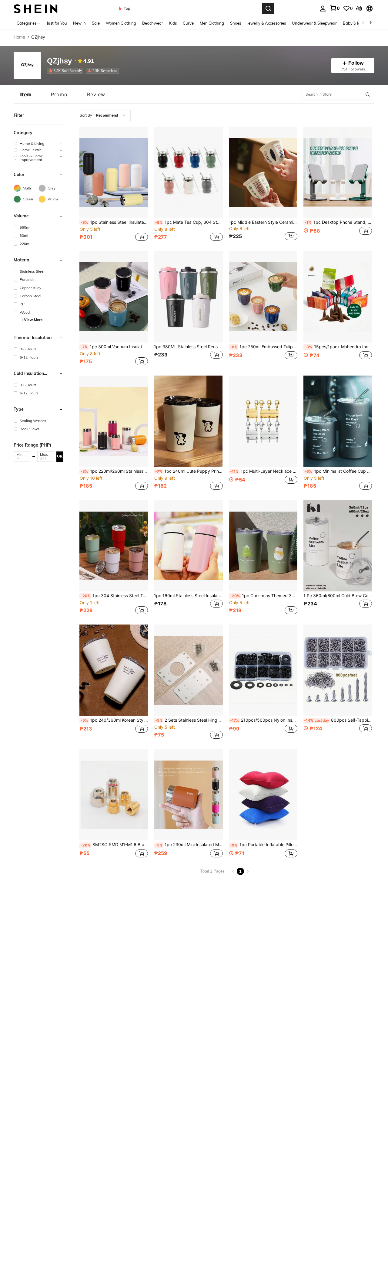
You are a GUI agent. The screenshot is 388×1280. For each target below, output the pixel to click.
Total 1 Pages (212, 871)
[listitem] (66, 71)
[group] (38, 143)
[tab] (26, 94)
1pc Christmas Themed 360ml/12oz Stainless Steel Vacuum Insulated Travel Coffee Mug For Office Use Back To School (263, 595)
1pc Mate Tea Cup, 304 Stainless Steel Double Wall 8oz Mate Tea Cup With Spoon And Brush (188, 222)
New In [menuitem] (79, 23)
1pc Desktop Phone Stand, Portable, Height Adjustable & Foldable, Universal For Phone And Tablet (338, 222)
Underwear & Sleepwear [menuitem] (314, 23)
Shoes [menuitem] (235, 23)
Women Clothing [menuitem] (121, 23)
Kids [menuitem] (173, 23)
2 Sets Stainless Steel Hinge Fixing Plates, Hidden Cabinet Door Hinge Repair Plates (188, 720)
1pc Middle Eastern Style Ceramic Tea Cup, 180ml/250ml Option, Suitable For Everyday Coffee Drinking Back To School (263, 222)
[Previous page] (233, 871)
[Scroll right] (370, 23)
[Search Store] (367, 94)
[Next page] (247, 871)
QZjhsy (59, 61)
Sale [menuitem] (96, 23)
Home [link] (19, 37)
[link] (334, 8)
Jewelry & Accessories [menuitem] (266, 23)
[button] (359, 8)
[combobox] (103, 115)
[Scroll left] (363, 23)
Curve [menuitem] (188, 23)
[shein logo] (36, 8)
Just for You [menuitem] (57, 23)
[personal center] (322, 8)
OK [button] (59, 456)
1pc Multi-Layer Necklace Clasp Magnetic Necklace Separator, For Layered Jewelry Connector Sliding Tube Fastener (263, 471)
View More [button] (33, 320)
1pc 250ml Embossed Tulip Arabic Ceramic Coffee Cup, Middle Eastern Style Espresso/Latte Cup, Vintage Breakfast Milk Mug (263, 346)
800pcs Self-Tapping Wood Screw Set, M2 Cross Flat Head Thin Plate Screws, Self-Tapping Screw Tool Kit (338, 720)
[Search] (268, 8)
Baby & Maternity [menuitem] (359, 23)
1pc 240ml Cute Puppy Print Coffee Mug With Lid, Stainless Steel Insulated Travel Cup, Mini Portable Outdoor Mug (188, 471)
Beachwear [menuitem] (152, 23)
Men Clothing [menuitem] (212, 23)
